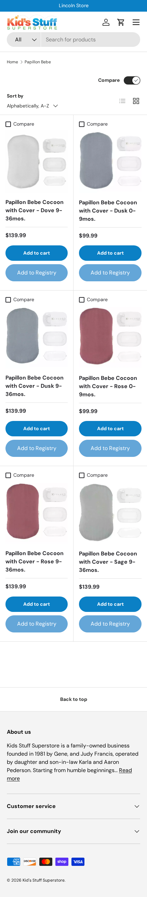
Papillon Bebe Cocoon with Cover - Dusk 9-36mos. (34, 386)
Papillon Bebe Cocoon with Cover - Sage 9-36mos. (108, 562)
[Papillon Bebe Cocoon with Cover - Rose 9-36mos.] (36, 513)
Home (12, 62)
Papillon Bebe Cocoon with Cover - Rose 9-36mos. (34, 561)
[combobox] (73, 39)
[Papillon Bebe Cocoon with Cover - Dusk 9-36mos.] (36, 337)
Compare (109, 80)
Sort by (15, 96)
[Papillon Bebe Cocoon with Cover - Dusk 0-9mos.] (110, 161)
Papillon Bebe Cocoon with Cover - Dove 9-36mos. (34, 210)
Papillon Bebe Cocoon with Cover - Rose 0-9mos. (108, 386)
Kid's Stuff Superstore (44, 880)
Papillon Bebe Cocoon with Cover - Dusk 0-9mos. (108, 210)
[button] (121, 22)
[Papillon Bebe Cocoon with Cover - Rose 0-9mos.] (110, 337)
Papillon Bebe (38, 62)
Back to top (73, 699)
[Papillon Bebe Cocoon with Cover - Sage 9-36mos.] (110, 513)
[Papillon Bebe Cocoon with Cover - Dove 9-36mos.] (36, 161)
